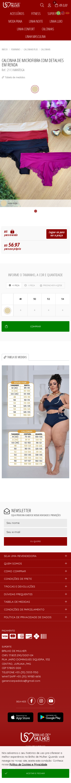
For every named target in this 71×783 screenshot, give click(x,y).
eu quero (35, 541)
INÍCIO (5, 49)
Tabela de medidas (17, 357)
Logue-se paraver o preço (56, 234)
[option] (35, 153)
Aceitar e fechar (35, 773)
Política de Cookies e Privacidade (28, 764)
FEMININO (15, 49)
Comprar (35, 326)
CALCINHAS (45, 49)
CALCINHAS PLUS (31, 49)
